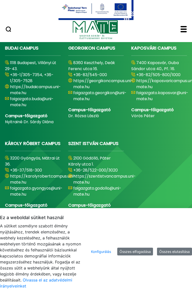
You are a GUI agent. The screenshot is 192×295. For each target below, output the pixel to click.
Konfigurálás (101, 251)
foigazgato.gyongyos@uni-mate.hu (36, 191)
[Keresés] (8, 30)
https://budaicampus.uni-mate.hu (35, 90)
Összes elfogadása (135, 251)
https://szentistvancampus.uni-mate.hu (104, 179)
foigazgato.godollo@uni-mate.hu (97, 191)
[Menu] (183, 30)
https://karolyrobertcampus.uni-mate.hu (42, 179)
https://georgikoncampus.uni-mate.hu (103, 84)
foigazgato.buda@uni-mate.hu (32, 102)
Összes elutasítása (174, 251)
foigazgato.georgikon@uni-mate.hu (99, 96)
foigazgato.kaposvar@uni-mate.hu (162, 96)
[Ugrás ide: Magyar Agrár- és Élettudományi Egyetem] (96, 10)
